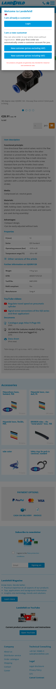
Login (28, 23)
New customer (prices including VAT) (28, 55)
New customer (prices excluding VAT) (28, 48)
